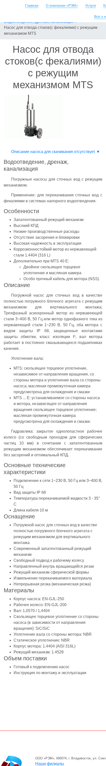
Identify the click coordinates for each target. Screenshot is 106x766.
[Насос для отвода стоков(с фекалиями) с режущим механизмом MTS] (33, 116)
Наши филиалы (49, 764)
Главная (31, 5)
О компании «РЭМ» (62, 5)
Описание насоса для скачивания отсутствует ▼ (55, 152)
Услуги (90, 5)
